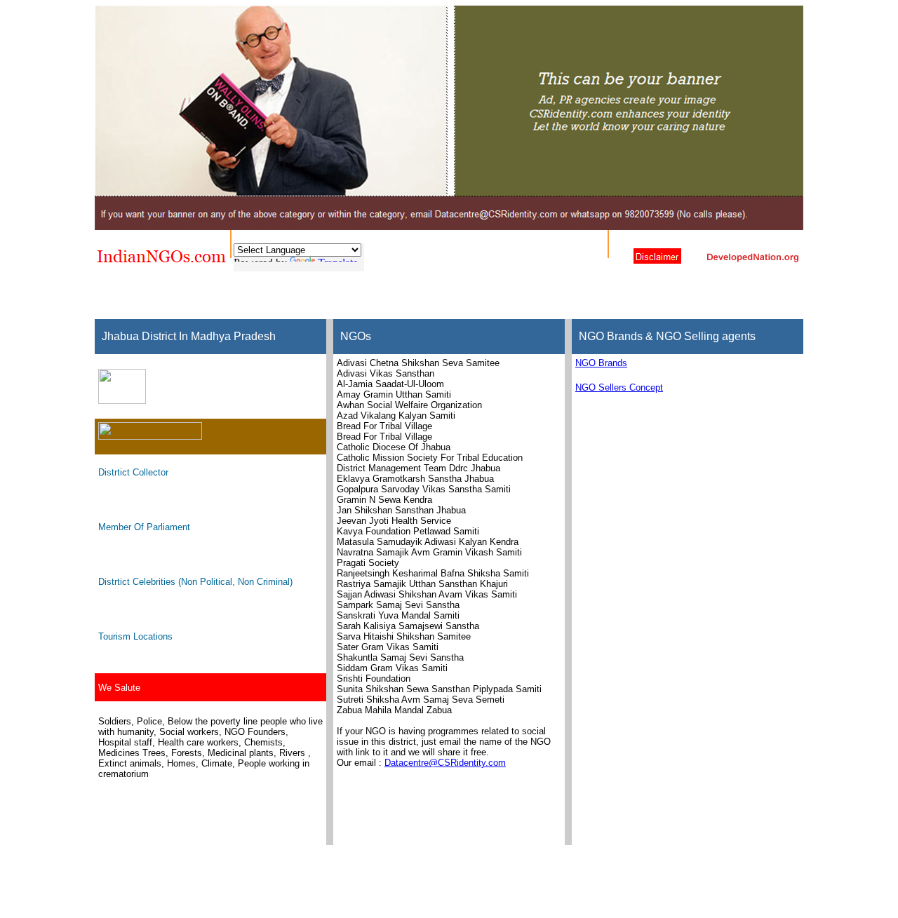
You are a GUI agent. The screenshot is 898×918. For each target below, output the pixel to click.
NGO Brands (601, 363)
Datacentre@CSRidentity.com (445, 762)
